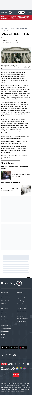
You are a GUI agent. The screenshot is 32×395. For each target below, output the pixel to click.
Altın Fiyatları (20, 292)
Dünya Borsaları (5, 301)
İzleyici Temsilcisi (21, 321)
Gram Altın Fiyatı (21, 295)
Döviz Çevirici (5, 311)
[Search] (27, 12)
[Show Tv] (17, 369)
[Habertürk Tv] (10, 364)
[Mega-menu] (30, 12)
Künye (18, 314)
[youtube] (14, 355)
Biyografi (3, 334)
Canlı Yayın (4, 295)
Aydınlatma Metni (6, 328)
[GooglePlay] (14, 348)
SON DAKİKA (4, 17)
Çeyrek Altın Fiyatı (22, 298)
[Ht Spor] (16, 364)
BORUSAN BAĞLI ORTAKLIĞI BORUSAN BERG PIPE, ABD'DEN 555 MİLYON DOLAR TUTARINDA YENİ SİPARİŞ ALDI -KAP (20, 18)
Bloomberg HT (4, 28)
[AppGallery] (23, 348)
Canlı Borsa (4, 320)
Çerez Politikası (5, 331)
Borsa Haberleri (5, 298)
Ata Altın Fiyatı (21, 304)
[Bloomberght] (6, 12)
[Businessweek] (8, 369)
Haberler (12, 28)
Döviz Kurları (4, 308)
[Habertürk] (4, 364)
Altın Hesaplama (21, 311)
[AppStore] (5, 348)
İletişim (3, 337)
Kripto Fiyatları (5, 304)
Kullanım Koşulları (6, 326)
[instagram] (10, 355)
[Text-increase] (25, 67)
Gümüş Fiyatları (21, 308)
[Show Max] (24, 369)
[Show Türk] (21, 369)
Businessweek (5, 292)
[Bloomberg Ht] (24, 364)
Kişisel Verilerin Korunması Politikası (22, 317)
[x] (2, 355)
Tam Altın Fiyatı (21, 301)
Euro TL (3, 317)
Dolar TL (3, 314)
